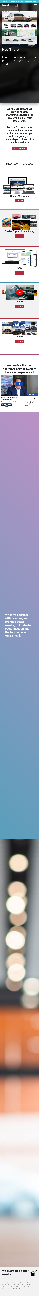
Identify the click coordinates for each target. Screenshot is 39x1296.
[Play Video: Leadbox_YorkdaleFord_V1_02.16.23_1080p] (19, 384)
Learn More (19, 201)
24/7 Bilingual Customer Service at (19, 1)
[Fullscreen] (36, 394)
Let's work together (19, 148)
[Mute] (29, 394)
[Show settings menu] (33, 394)
